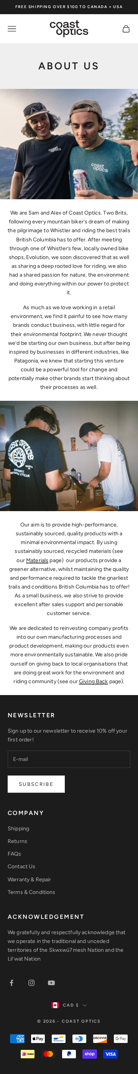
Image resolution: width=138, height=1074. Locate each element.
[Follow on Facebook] (11, 983)
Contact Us (21, 866)
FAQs (14, 854)
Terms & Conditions (32, 892)
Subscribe (36, 784)
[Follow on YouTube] (51, 983)
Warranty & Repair (29, 879)
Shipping (18, 828)
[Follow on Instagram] (31, 983)
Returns (17, 841)
